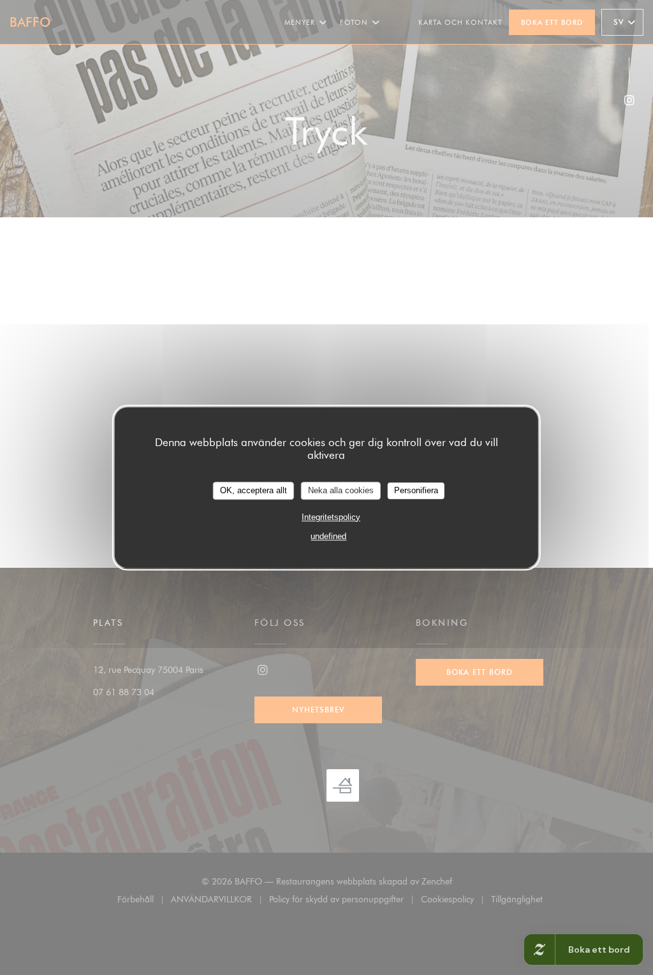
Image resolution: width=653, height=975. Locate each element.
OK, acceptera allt (253, 490)
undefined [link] (328, 536)
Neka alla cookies (341, 490)
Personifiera (416, 490)
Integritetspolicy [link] (331, 517)
